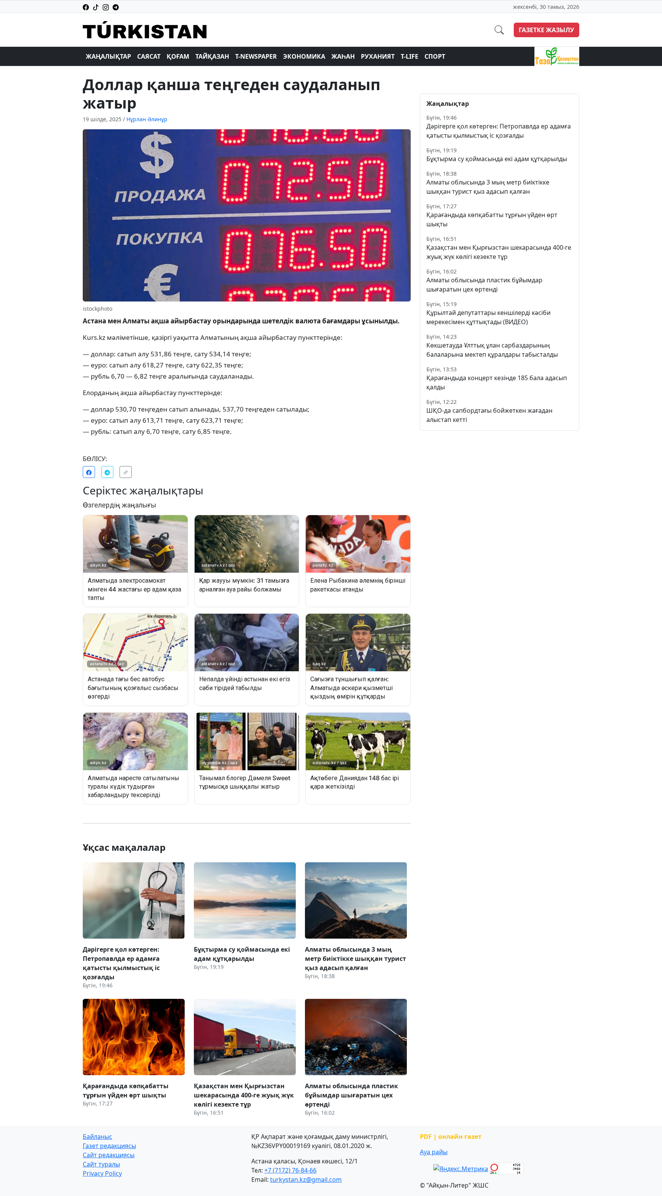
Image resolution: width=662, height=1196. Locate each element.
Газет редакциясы (109, 1146)
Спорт (434, 56)
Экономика (304, 56)
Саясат (149, 56)
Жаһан (343, 56)
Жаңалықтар (108, 56)
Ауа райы (433, 1152)
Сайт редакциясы (108, 1155)
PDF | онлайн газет (451, 1136)
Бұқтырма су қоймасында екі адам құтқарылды (496, 159)
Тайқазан (212, 56)
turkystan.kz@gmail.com (306, 1179)
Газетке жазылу (546, 30)
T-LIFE (409, 56)
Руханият (378, 56)
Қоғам (178, 56)
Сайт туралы (101, 1164)
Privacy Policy (102, 1173)
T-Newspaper (256, 56)
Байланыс (97, 1136)
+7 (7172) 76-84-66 (290, 1170)
